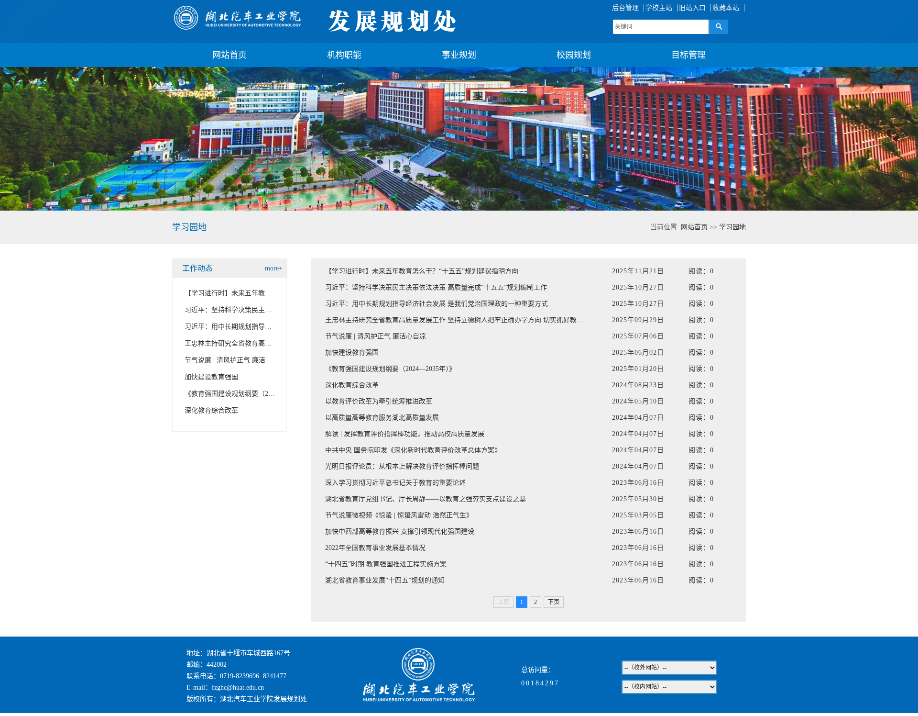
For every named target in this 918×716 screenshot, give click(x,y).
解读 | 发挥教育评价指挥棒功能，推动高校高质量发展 (404, 433)
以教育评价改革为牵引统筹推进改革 (378, 401)
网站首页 (229, 55)
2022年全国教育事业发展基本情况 (375, 547)
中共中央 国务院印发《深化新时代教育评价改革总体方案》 (413, 450)
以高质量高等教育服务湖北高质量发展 (382, 417)
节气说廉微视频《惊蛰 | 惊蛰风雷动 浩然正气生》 (399, 515)
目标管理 (688, 55)
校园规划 (574, 55)
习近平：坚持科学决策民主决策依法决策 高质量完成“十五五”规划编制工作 (436, 287)
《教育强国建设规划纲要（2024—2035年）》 (250, 393)
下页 (553, 602)
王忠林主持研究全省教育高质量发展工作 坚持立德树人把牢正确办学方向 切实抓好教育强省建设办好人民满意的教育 (497, 320)
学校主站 (658, 7)
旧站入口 (692, 7)
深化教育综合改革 (211, 410)
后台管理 (625, 7)
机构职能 (344, 55)
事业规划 (459, 55)
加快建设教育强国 (211, 376)
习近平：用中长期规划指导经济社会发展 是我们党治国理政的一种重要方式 (436, 303)
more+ (274, 268)
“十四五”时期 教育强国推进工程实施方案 (386, 564)
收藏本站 (725, 7)
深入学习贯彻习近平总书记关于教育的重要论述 (395, 482)
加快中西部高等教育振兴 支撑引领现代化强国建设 (399, 531)
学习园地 (732, 227)
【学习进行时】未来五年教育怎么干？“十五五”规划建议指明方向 (421, 271)
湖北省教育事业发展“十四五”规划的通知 (385, 580)
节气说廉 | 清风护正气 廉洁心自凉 (235, 360)
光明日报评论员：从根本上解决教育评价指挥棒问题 (402, 466)
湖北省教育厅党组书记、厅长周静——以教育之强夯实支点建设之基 (425, 499)
